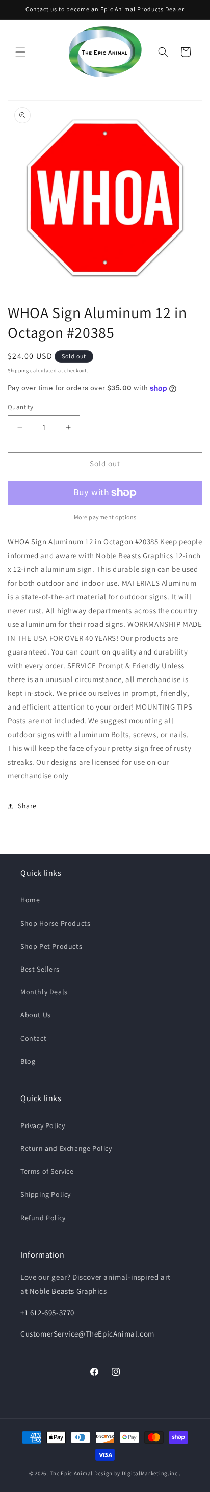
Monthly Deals (44, 992)
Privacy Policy (42, 1125)
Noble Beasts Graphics (68, 1291)
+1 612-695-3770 (47, 1312)
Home (30, 899)
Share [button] (27, 805)
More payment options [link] (105, 517)
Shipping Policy (45, 1194)
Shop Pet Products (51, 946)
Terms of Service (47, 1171)
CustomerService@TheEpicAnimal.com (87, 1334)
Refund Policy (43, 1217)
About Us (35, 1014)
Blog (27, 1061)
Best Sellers (39, 969)
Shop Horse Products (55, 923)
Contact (33, 1038)
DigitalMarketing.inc (150, 1473)
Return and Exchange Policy (66, 1148)
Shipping (18, 370)
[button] (20, 52)
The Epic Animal (71, 1473)
